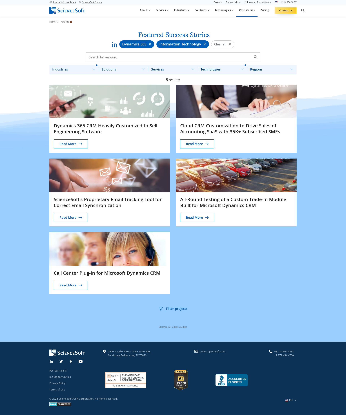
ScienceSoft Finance (92, 2)
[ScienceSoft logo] (67, 10)
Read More (67, 144)
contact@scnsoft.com (212, 351)
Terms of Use (57, 389)
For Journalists (58, 370)
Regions (256, 69)
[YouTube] (81, 361)
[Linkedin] (51, 361)
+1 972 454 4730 (284, 355)
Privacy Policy (57, 383)
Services (157, 69)
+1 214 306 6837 (284, 351)
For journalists (233, 2)
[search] (303, 10)
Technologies (211, 69)
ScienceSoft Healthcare (64, 2)
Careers (218, 2)
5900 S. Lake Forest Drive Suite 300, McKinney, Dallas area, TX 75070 (129, 353)
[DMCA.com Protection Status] (60, 405)
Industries (60, 69)
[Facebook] (71, 361)
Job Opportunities (60, 377)
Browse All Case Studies (173, 326)
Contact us (285, 10)
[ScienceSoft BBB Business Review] (231, 380)
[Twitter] (61, 361)
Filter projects (177, 308)
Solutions (109, 69)
